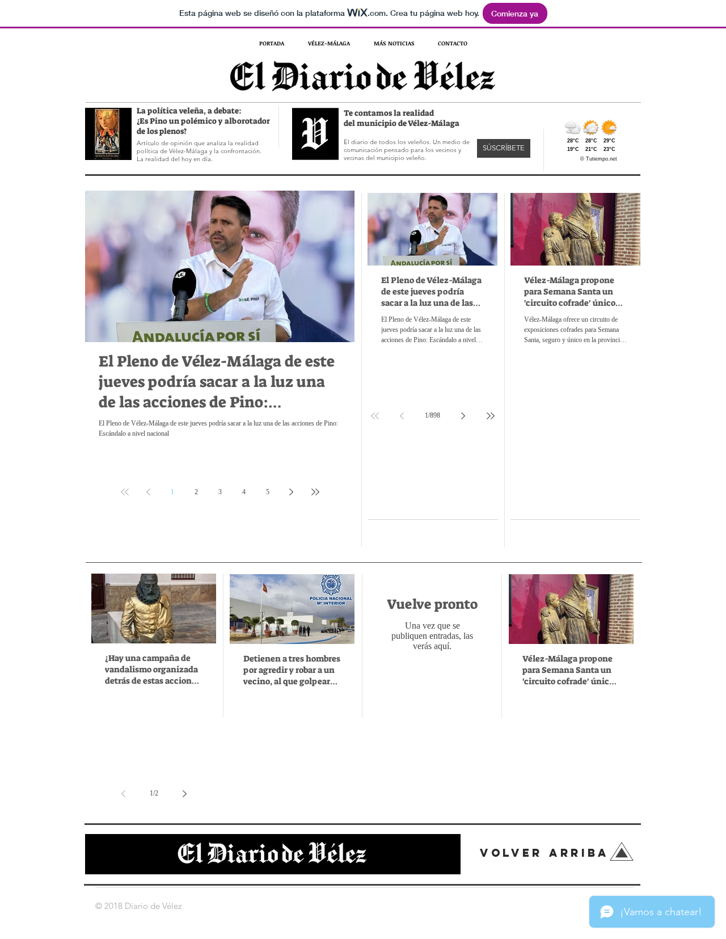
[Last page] (315, 492)
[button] (503, 148)
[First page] (125, 492)
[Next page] (291, 492)
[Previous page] (148, 492)
